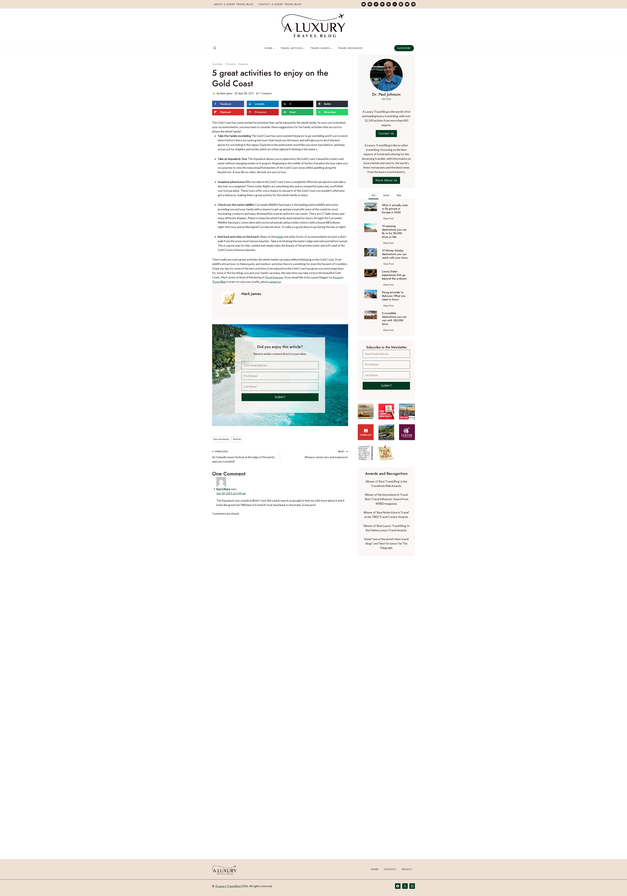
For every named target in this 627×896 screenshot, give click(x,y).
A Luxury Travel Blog (228, 886)
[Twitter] (376, 4)
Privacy (407, 869)
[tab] (373, 195)
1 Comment (265, 93)
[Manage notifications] (618, 887)
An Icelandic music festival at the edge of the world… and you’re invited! (244, 456)
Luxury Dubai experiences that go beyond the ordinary (394, 275)
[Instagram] (401, 4)
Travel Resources (350, 48)
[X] (405, 886)
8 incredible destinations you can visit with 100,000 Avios (394, 319)
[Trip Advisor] (395, 4)
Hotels (237, 439)
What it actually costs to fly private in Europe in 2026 (395, 208)
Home (374, 869)
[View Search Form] (214, 48)
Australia (217, 64)
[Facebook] (370, 4)
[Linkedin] (382, 4)
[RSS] (413, 4)
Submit (280, 397)
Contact (390, 869)
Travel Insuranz (274, 277)
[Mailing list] (363, 4)
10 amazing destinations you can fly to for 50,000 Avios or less (394, 231)
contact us (275, 281)
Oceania (230, 64)
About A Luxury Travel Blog (233, 4)
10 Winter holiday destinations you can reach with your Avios (395, 254)
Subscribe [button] (404, 48)
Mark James (226, 93)
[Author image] (213, 93)
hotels (279, 236)
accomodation (221, 439)
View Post (389, 219)
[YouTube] (407, 4)
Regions (244, 64)
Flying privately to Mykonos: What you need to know (394, 296)
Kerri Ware (223, 489)
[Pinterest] (388, 4)
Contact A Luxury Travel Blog (279, 4)
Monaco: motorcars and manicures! (326, 454)
